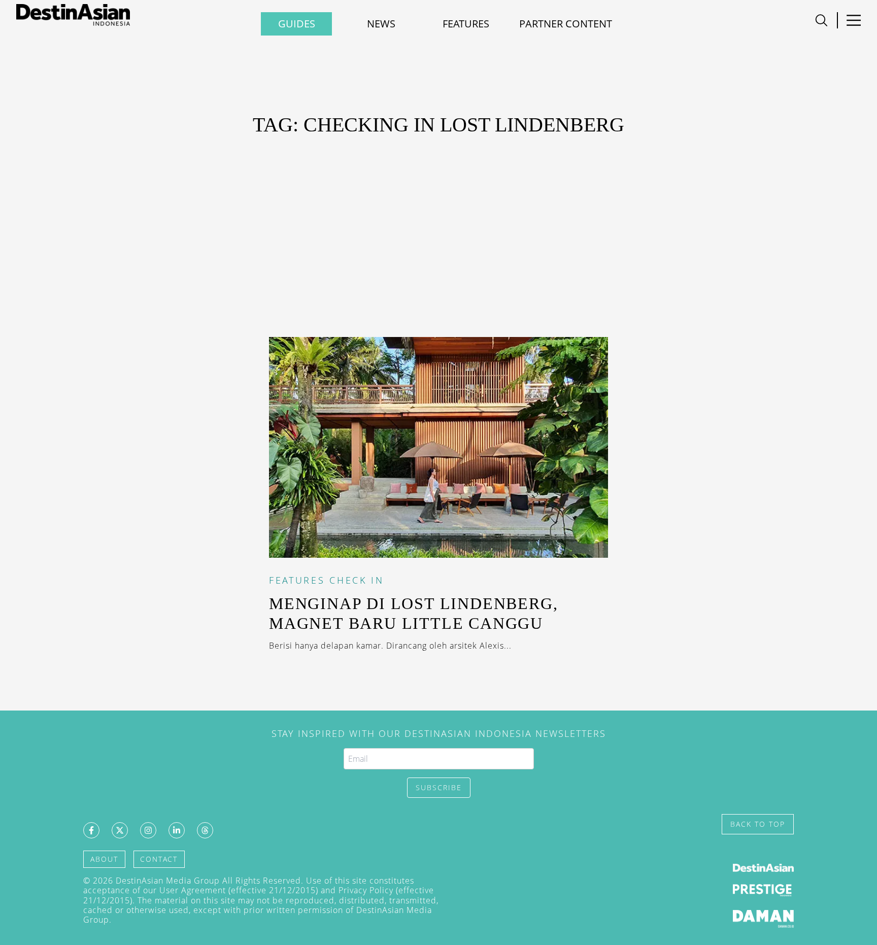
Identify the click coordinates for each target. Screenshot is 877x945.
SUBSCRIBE (439, 787)
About (104, 859)
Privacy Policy (366, 890)
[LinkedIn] (176, 830)
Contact (159, 859)
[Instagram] (148, 830)
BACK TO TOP (757, 824)
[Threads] (205, 830)
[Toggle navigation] (821, 20)
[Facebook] (91, 830)
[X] (120, 830)
